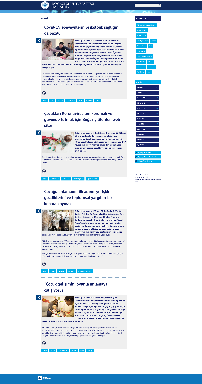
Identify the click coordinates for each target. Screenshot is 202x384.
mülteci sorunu (142, 30)
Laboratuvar (63, 351)
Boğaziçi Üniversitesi (145, 153)
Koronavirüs (71, 101)
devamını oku (44, 93)
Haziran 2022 (141, 98)
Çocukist (71, 271)
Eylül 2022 (140, 87)
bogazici (89, 101)
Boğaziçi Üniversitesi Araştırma (148, 157)
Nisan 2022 (141, 108)
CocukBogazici (78, 179)
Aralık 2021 (141, 129)
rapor (98, 101)
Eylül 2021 (140, 145)
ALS (150, 46)
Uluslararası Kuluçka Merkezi (146, 25)
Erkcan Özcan (141, 35)
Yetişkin (61, 271)
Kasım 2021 (141, 134)
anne (82, 351)
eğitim (53, 271)
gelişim (73, 351)
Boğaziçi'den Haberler (145, 161)
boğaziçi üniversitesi (85, 271)
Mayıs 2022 (141, 103)
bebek (45, 351)
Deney (90, 351)
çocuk (45, 101)
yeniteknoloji (141, 51)
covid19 (60, 101)
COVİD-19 (66, 179)
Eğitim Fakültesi (92, 179)
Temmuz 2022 (142, 93)
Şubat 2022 (141, 119)
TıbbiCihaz (140, 72)
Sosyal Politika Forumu (144, 56)
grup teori (151, 67)
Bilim (80, 101)
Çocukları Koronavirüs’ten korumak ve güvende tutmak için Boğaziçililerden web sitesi (82, 119)
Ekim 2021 (140, 139)
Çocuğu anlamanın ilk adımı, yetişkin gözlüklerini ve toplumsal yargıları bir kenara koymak (78, 197)
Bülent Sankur (141, 46)
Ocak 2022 (141, 124)
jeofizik (153, 41)
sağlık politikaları (142, 41)
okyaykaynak (141, 67)
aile (52, 101)
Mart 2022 (141, 113)
